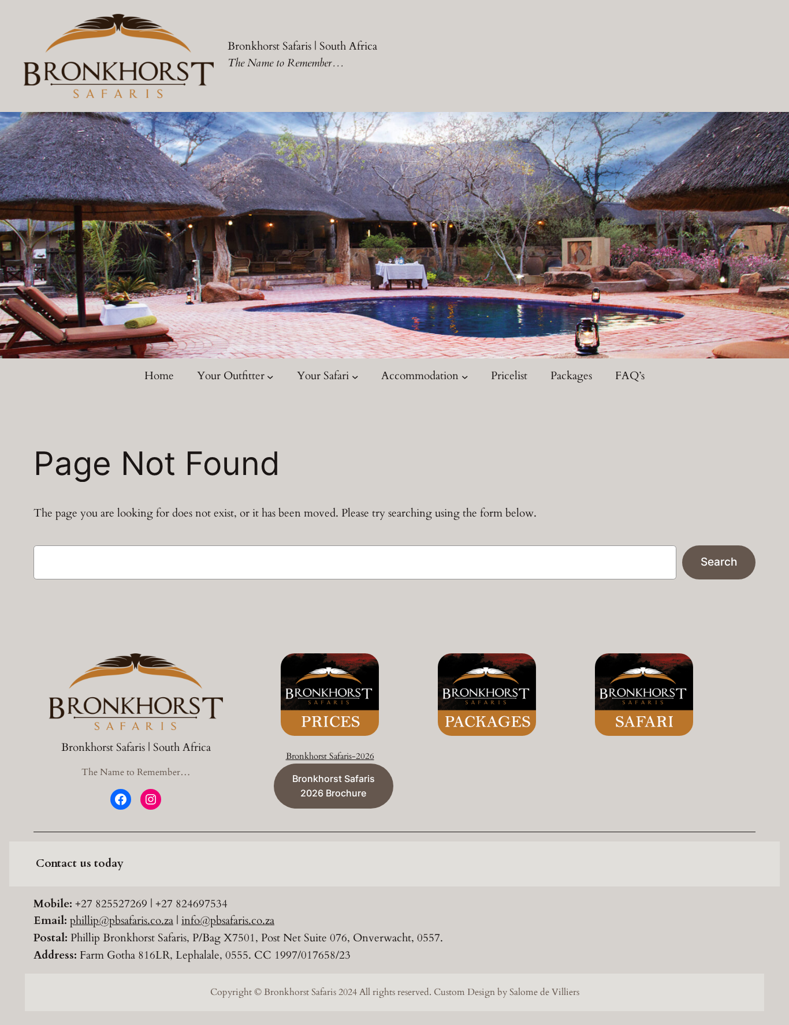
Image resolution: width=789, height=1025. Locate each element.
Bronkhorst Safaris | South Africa (302, 46)
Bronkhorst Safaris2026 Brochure (333, 786)
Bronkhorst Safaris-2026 (330, 756)
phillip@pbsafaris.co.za (121, 920)
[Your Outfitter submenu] (270, 376)
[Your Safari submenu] (355, 376)
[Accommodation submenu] (465, 376)
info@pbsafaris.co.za (227, 920)
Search (719, 561)
